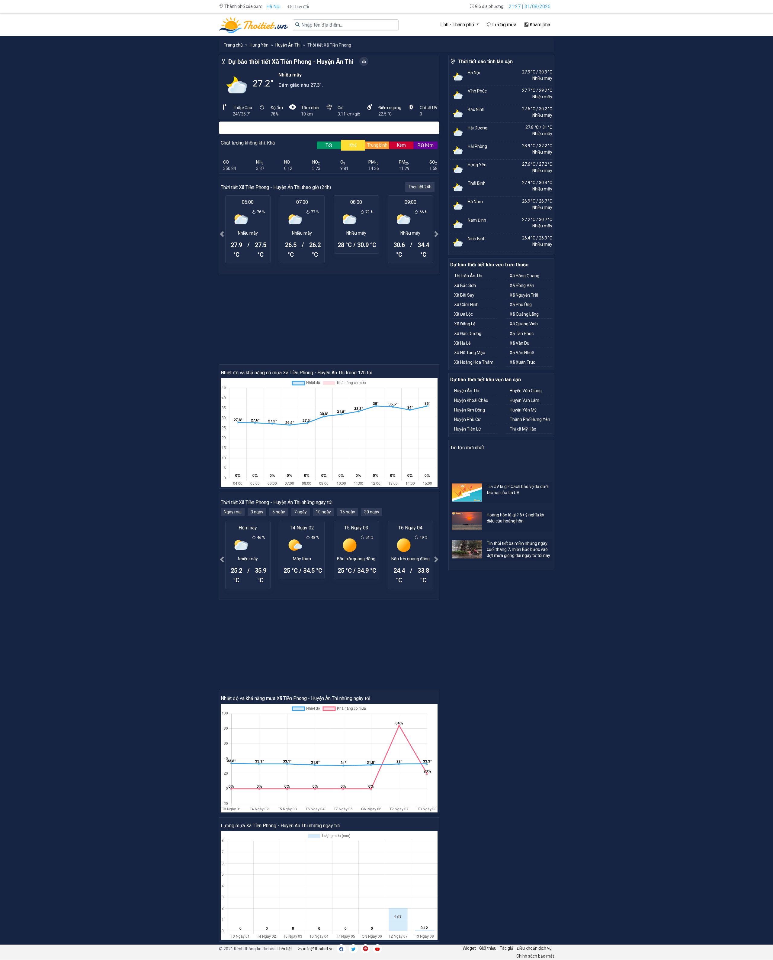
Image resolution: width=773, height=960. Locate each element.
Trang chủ (233, 45)
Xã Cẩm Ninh (466, 304)
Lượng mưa (503, 25)
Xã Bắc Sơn (465, 285)
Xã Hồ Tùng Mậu (469, 352)
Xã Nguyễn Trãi (524, 295)
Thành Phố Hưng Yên (530, 419)
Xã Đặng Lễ (464, 323)
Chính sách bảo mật (535, 956)
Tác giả (506, 948)
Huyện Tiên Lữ (467, 429)
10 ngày (323, 511)
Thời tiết (284, 948)
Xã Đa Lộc (463, 314)
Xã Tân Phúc (522, 333)
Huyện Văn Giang (526, 390)
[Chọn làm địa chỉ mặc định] (363, 61)
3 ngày (257, 511)
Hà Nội (273, 6)
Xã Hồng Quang (524, 275)
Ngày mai (233, 511)
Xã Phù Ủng (521, 304)
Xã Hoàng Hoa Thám (473, 362)
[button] (222, 233)
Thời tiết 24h (419, 186)
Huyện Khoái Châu (471, 400)
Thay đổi (300, 6)
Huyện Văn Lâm (524, 400)
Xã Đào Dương (467, 333)
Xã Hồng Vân (522, 285)
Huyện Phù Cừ (467, 419)
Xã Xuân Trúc (522, 362)
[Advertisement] (329, 319)
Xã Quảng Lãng (524, 314)
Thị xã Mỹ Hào (523, 429)
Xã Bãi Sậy (464, 295)
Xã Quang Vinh (524, 323)
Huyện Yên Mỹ (523, 410)
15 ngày (347, 511)
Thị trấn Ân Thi (468, 275)
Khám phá (539, 25)
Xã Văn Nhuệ (522, 352)
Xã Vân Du (519, 343)
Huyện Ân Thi (287, 45)
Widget (469, 948)
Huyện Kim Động (469, 410)
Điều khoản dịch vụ (534, 948)
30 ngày (371, 511)
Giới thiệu (487, 948)
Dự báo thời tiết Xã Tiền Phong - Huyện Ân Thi (290, 61)
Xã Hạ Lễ (462, 343)
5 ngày (278, 511)
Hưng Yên (259, 45)
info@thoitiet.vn (318, 948)
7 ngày (300, 511)
